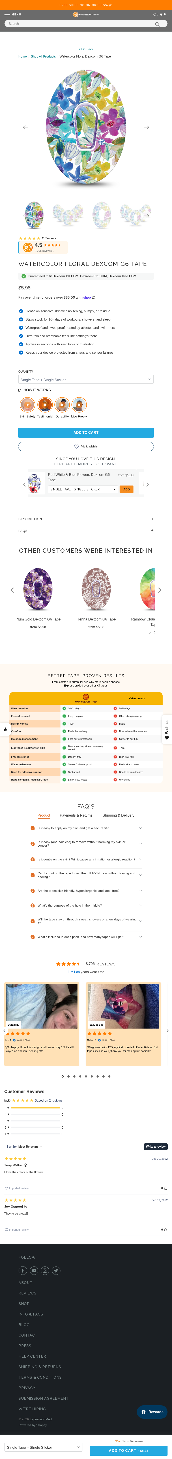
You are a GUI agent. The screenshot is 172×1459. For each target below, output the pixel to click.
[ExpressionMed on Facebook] (24, 1270)
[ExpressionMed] (86, 14)
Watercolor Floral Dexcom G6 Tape (82, 264)
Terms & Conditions (40, 1377)
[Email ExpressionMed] (57, 1270)
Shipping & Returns (40, 1367)
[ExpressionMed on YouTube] (35, 1270)
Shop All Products (43, 56)
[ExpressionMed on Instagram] (46, 1270)
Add (135, 485)
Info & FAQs (31, 1314)
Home (22, 56)
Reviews (28, 1293)
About (25, 1283)
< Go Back (86, 49)
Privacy (27, 1388)
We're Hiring (32, 1409)
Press (25, 1346)
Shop (24, 1304)
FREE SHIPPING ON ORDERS (86, 5)
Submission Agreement (44, 1398)
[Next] (146, 127)
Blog (24, 1325)
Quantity (25, 371)
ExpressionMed (41, 1419)
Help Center (32, 1356)
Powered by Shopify (33, 1425)
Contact (28, 1335)
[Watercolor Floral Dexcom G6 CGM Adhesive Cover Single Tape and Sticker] (86, 127)
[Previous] (25, 127)
